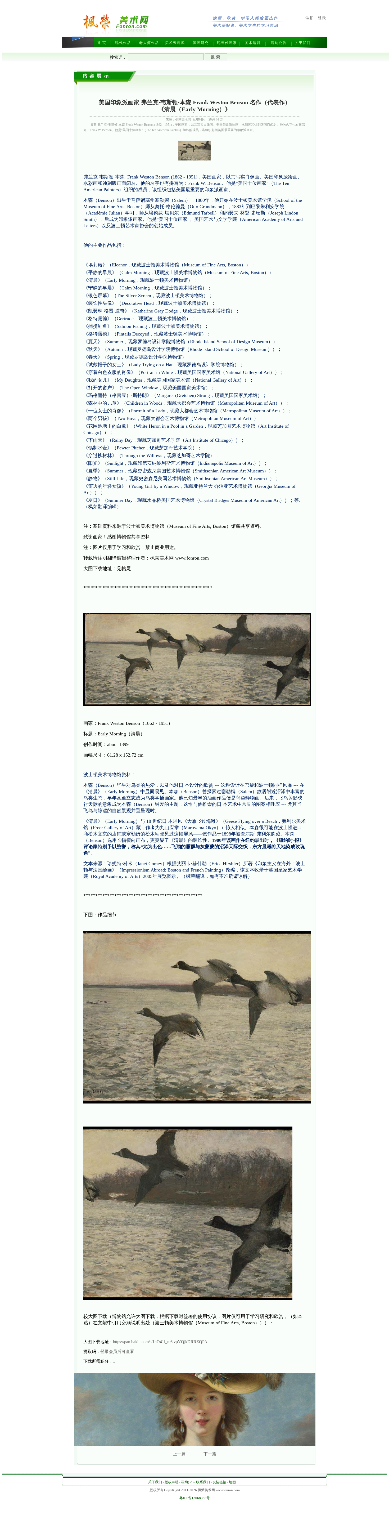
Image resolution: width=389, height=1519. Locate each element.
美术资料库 (175, 43)
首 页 (101, 43)
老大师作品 (149, 43)
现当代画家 (227, 43)
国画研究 (201, 43)
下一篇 (209, 1454)
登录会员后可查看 (117, 1351)
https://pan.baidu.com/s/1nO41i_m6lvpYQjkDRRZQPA (160, 1341)
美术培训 (253, 43)
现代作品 (123, 43)
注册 (309, 18)
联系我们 (203, 1482)
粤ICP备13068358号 (194, 1498)
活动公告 (279, 43)
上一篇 (179, 1454)
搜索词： (118, 57)
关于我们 (303, 43)
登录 (322, 18)
